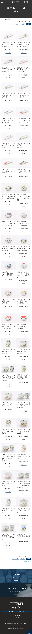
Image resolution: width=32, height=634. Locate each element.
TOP (2, 19)
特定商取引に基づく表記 (10, 623)
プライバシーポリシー (22, 623)
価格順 (22, 24)
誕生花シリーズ (9, 19)
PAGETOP (30, 633)
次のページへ (27, 27)
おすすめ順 (15, 24)
